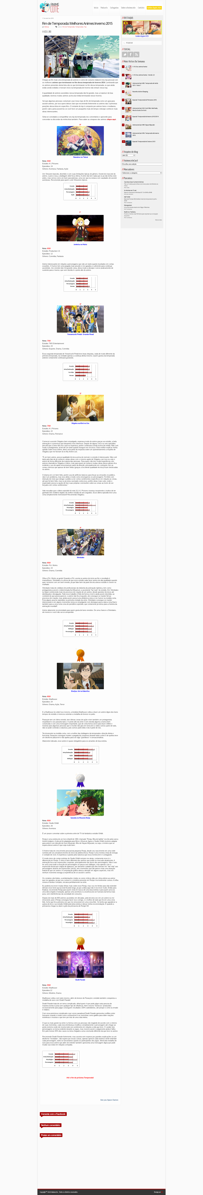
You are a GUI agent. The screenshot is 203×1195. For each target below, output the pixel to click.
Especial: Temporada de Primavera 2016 (145, 100)
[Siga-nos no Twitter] (125, 54)
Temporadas (79, 27)
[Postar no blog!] (45, 31)
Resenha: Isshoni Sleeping (140, 92)
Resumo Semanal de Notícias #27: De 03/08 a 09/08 (138, 192)
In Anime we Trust (130, 190)
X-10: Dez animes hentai (140, 67)
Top (85, 27)
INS (162, 1192)
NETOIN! (127, 197)
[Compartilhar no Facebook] (50, 31)
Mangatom (128, 205)
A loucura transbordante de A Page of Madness (136, 207)
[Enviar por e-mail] (43, 31)
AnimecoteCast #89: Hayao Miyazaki (144, 125)
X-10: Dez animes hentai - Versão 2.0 (143, 75)
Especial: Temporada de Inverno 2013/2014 (145, 117)
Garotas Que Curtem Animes (134, 182)
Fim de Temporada (68, 27)
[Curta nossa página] (130, 54)
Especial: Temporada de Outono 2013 (144, 142)
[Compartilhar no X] (48, 31)
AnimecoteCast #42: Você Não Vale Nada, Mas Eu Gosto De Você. (145, 109)
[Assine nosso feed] (136, 54)
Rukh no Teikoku (130, 212)
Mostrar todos (158, 220)
